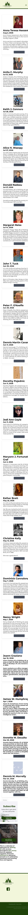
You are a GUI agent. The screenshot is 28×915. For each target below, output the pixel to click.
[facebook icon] (8, 889)
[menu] (26, 5)
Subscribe (9, 818)
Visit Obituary (19, 52)
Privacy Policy (17, 908)
